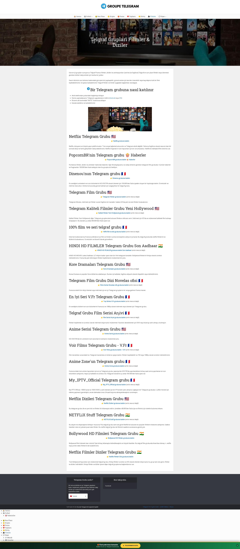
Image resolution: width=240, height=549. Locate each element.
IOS (120, 98)
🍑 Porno (121, 16)
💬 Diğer (162, 16)
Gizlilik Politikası (164, 507)
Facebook (108, 486)
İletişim (171, 507)
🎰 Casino (77, 16)
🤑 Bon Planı (100, 16)
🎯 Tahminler (10, 515)
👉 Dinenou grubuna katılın (120, 178)
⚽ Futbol (87, 16)
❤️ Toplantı (131, 16)
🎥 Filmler (152, 16)
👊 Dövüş (141, 16)
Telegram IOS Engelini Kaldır (151, 507)
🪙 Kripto (111, 16)
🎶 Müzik (8, 538)
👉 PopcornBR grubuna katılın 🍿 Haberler (120, 160)
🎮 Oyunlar (9, 540)
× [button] (237, 545)
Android (112, 98)
